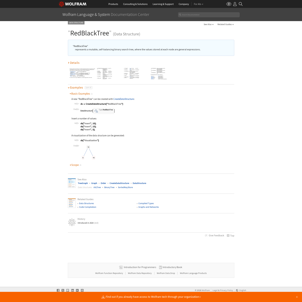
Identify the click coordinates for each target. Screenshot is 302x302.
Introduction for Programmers (140, 267)
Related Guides (225, 24)
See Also (208, 24)
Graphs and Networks (148, 207)
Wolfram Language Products (193, 273)
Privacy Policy (226, 290)
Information (152, 77)
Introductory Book (172, 267)
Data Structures (86, 203)
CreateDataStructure (72, 71)
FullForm (152, 76)
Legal (215, 290)
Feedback (216, 235)
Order (103, 183)
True (130, 68)
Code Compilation (87, 207)
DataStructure (139, 183)
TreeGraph (83, 183)
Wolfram (206, 290)
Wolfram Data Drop (166, 273)
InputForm (152, 78)
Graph (94, 183)
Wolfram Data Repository (140, 273)
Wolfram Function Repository (109, 273)
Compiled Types (146, 203)
